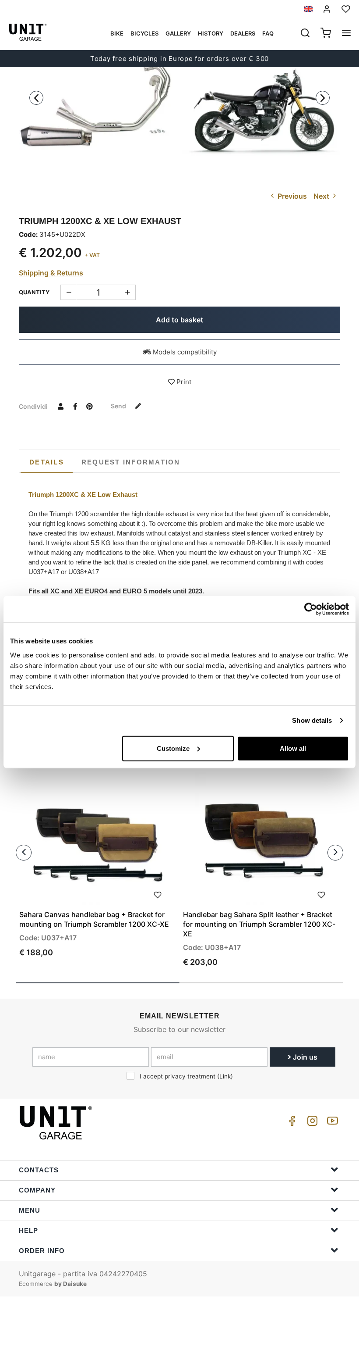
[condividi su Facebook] (75, 406)
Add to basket (179, 319)
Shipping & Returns (51, 272)
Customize (173, 748)
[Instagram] (311, 1123)
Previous (291, 196)
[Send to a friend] (60, 406)
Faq (268, 33)
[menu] (346, 34)
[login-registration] (327, 9)
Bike (116, 33)
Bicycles (144, 33)
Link (225, 1076)
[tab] (47, 462)
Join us (304, 1057)
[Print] (158, 894)
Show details (312, 720)
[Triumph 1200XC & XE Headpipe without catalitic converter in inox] (98, 106)
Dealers (242, 33)
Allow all (293, 748)
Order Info (42, 1250)
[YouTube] (331, 1123)
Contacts (39, 1170)
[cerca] (305, 34)
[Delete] (128, 292)
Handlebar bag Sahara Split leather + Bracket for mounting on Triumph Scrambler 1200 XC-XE (259, 924)
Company (37, 1190)
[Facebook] (291, 1123)
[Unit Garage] (57, 1122)
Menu (29, 1210)
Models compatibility (184, 352)
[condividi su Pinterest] (89, 406)
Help (28, 1230)
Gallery (178, 33)
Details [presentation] (46, 462)
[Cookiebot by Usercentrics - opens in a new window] (310, 609)
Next (322, 196)
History (210, 33)
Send (119, 406)
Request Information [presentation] (130, 462)
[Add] (68, 292)
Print (183, 382)
